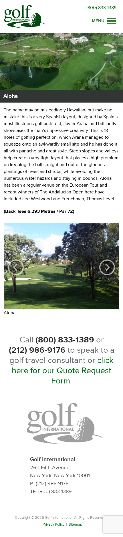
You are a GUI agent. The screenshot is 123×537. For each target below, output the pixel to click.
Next (107, 267)
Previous (16, 267)
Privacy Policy (53, 524)
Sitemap (75, 524)
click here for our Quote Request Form (63, 370)
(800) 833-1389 (101, 8)
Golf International (24, 16)
